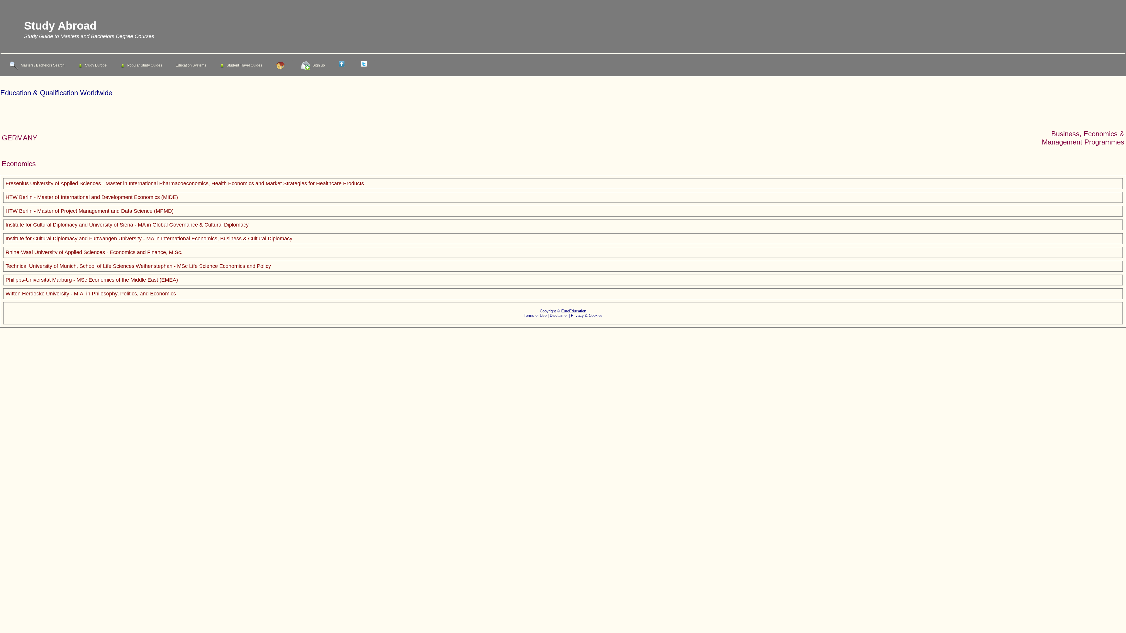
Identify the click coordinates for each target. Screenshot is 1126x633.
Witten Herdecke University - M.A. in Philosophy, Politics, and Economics (91, 294)
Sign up (319, 65)
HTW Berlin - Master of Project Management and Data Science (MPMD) (90, 211)
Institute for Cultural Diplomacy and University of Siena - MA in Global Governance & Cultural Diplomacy (127, 225)
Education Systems (191, 65)
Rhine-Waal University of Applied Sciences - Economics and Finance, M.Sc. (94, 252)
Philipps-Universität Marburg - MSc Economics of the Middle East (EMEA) (92, 280)
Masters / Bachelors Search (43, 65)
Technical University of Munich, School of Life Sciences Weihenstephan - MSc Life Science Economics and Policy (138, 266)
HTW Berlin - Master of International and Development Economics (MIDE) (92, 197)
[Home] (281, 65)
